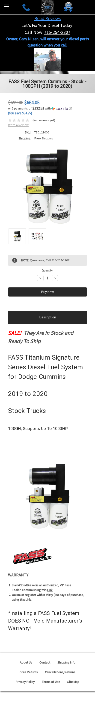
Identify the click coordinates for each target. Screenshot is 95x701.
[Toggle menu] (6, 6)
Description (47, 317)
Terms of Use (51, 682)
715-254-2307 (57, 32)
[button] (47, 108)
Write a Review (18, 125)
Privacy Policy (25, 682)
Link (50, 590)
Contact (44, 662)
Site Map (73, 682)
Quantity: (47, 270)
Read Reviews (47, 18)
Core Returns (29, 672)
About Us (26, 662)
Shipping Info (66, 662)
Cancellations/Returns (60, 672)
